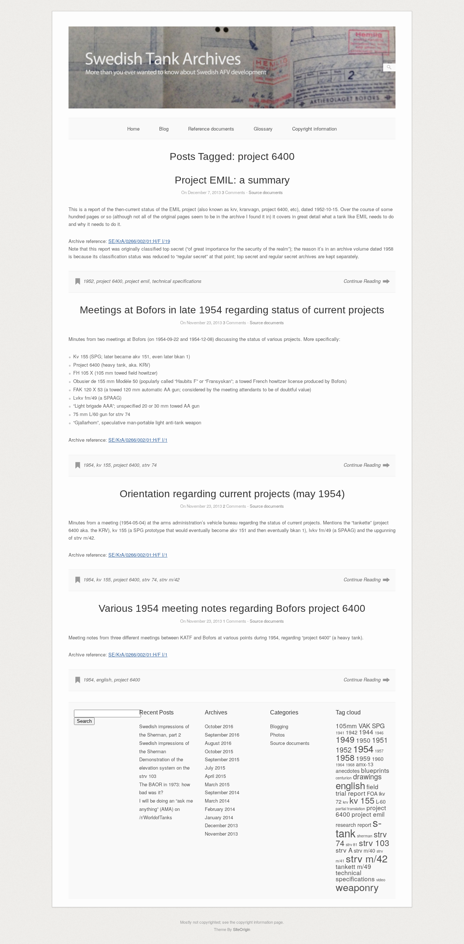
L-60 (381, 801)
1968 (350, 764)
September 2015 (222, 759)
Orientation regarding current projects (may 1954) (232, 493)
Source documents (266, 192)
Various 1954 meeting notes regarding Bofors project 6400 (232, 608)
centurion (344, 777)
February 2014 (220, 808)
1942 (351, 732)
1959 (363, 758)
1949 (345, 739)
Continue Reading (362, 280)
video (380, 879)
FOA (372, 793)
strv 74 (149, 464)
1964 (340, 764)
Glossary (263, 128)
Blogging (279, 726)
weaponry (357, 887)
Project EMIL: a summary (232, 180)
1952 (88, 280)
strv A (344, 849)
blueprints (375, 770)
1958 (345, 757)
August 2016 (218, 742)
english (103, 679)
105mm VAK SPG (360, 725)
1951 (380, 740)
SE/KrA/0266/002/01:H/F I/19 (139, 241)
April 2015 (215, 775)
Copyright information (314, 128)
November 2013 (221, 833)
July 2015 (215, 767)
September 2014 (222, 792)
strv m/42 (169, 579)
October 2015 (219, 751)
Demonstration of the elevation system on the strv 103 (164, 767)
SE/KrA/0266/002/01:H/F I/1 (137, 439)
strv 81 (351, 844)
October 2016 (219, 726)
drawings (367, 776)
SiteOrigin (241, 929)
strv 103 (374, 842)
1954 (88, 464)
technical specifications (177, 280)
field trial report (357, 789)
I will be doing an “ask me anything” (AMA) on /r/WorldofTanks (166, 809)
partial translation (350, 808)
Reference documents (211, 128)
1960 (378, 758)
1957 (379, 751)
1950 (363, 740)
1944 (366, 731)
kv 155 (103, 464)
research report (353, 824)
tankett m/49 (353, 866)
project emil (137, 280)
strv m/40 (364, 850)
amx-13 (364, 764)
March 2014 (217, 800)
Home (133, 128)
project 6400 (109, 280)
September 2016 (222, 734)
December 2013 (221, 825)
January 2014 (219, 817)
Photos (277, 734)
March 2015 (217, 784)
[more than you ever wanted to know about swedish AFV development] (232, 106)
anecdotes (348, 770)
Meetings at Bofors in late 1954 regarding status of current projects (232, 310)
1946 (379, 732)
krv (345, 802)
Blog (164, 128)
